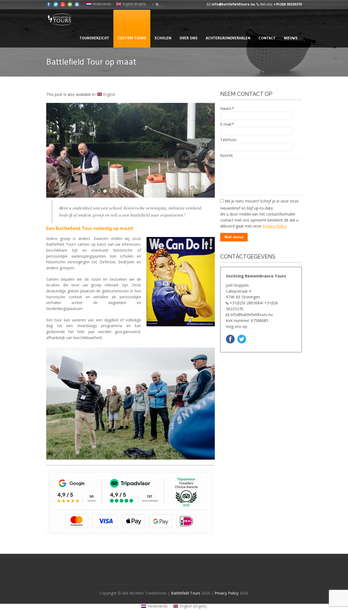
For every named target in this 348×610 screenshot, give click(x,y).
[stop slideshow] (164, 191)
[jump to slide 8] (140, 191)
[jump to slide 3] (111, 191)
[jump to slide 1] (99, 191)
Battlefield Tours (185, 593)
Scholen (162, 38)
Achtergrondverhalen (228, 38)
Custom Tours (131, 38)
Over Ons (188, 38)
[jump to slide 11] (158, 191)
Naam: (227, 108)
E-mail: (227, 124)
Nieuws (291, 38)
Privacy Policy (275, 226)
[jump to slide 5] (123, 191)
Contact (267, 38)
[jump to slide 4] (117, 191)
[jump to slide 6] (128, 191)
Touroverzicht (94, 38)
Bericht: (227, 155)
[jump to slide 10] (152, 191)
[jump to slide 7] (134, 191)
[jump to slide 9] (146, 191)
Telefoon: (228, 139)
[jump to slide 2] (105, 191)
